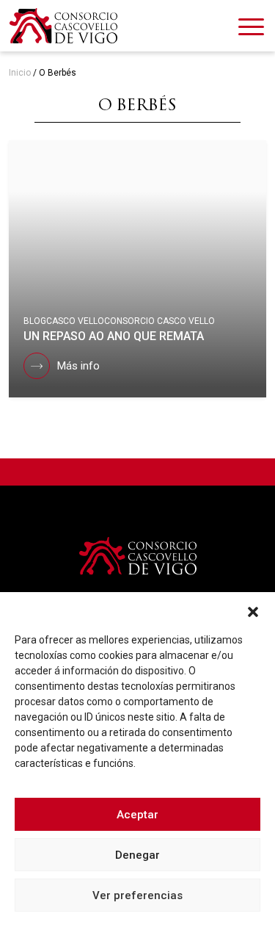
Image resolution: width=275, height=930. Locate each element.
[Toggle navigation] (251, 29)
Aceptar (137, 814)
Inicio (20, 73)
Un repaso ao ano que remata (113, 336)
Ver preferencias (137, 895)
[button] (253, 610)
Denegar (137, 855)
